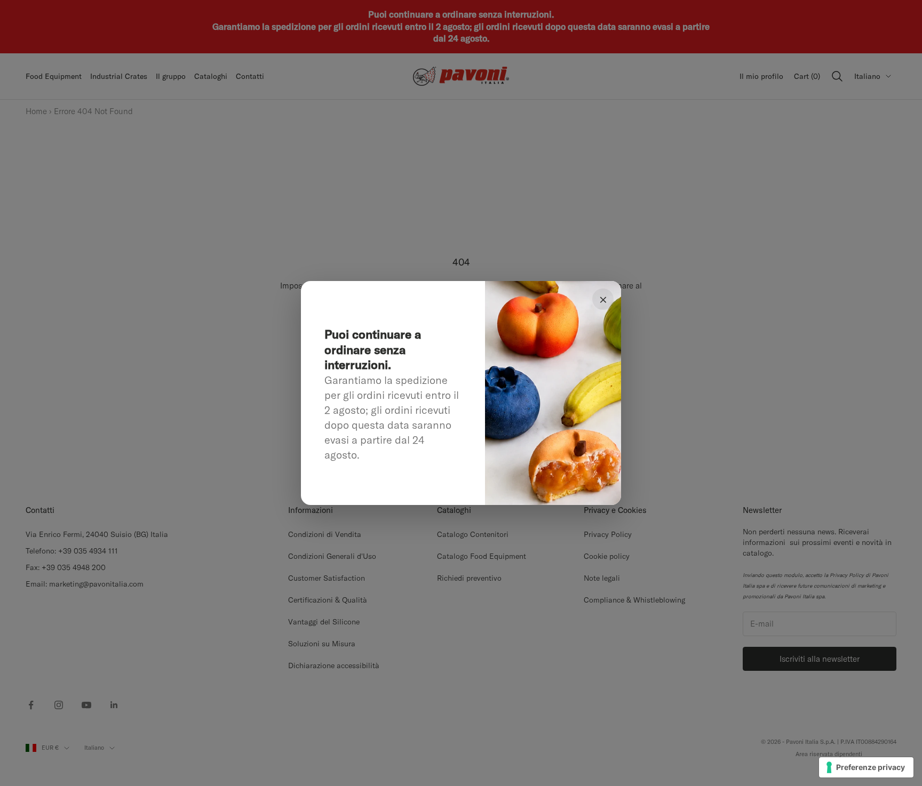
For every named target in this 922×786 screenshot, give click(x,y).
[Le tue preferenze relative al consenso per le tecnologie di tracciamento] (866, 767)
